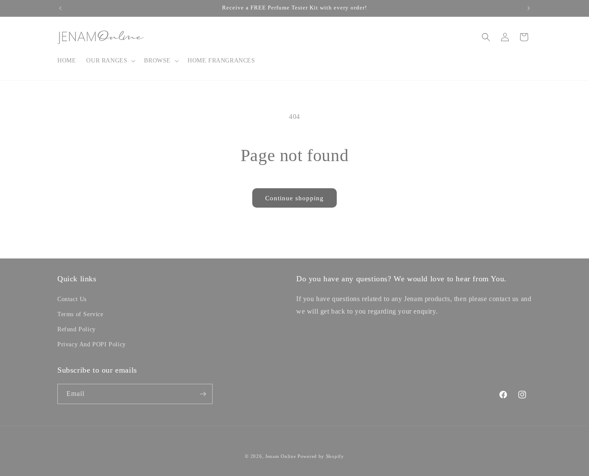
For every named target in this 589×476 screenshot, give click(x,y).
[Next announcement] (528, 8)
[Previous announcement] (60, 8)
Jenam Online (280, 456)
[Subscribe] (202, 394)
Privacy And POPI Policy (91, 344)
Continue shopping (294, 198)
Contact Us (72, 299)
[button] (110, 61)
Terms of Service (80, 314)
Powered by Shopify (321, 456)
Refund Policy (76, 329)
